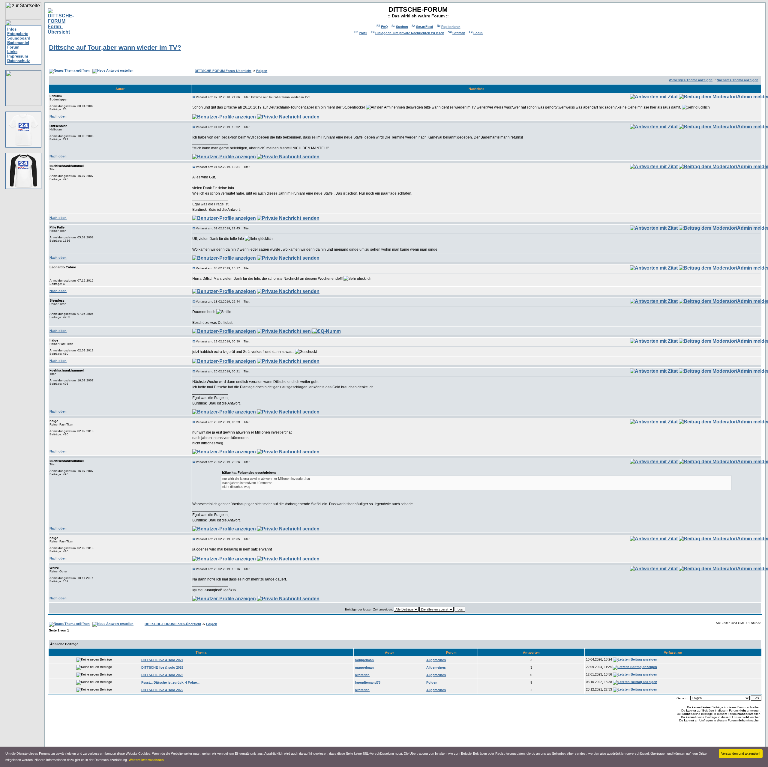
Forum (13, 47)
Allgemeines (436, 660)
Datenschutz (18, 60)
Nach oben (58, 116)
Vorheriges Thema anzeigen (690, 80)
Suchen (402, 26)
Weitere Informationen (146, 760)
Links (12, 51)
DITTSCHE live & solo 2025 (162, 667)
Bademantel (18, 42)
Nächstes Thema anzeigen (737, 80)
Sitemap (458, 33)
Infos (11, 29)
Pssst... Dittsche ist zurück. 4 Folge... (170, 682)
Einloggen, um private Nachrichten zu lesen (409, 33)
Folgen (261, 71)
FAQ (384, 26)
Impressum (17, 56)
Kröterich (362, 675)
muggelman (364, 660)
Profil (363, 33)
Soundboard (18, 38)
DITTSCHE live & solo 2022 (162, 690)
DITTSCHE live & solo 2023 (162, 675)
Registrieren (450, 26)
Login (478, 33)
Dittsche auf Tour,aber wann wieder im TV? (115, 47)
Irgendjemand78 (367, 682)
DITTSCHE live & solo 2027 (162, 660)
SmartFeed (424, 26)
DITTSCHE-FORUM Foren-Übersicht (223, 71)
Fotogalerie (17, 33)
